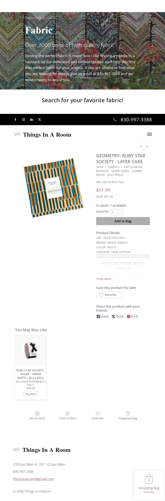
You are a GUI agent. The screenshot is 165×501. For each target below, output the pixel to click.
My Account (37, 418)
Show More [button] (103, 279)
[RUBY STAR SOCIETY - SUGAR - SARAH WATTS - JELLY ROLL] (30, 350)
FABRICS (113, 167)
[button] (108, 295)
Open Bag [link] (149, 492)
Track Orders (67, 418)
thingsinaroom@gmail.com (33, 479)
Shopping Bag (128, 418)
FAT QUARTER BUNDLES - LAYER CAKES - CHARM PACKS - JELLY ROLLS (119, 171)
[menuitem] (141, 146)
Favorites (98, 418)
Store (99, 167)
